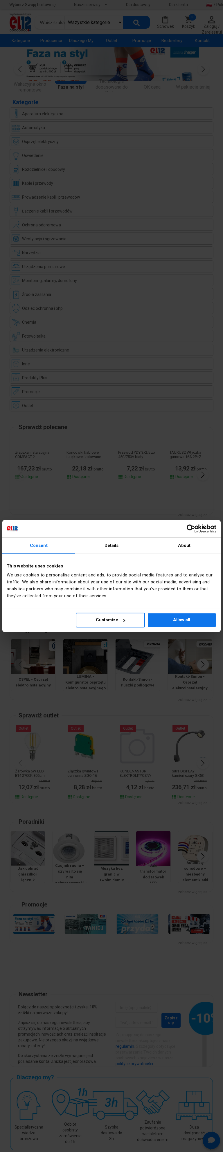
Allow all (181, 619)
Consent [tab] (39, 545)
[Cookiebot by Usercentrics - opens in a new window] (191, 528)
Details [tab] (112, 545)
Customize (107, 619)
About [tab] (184, 545)
